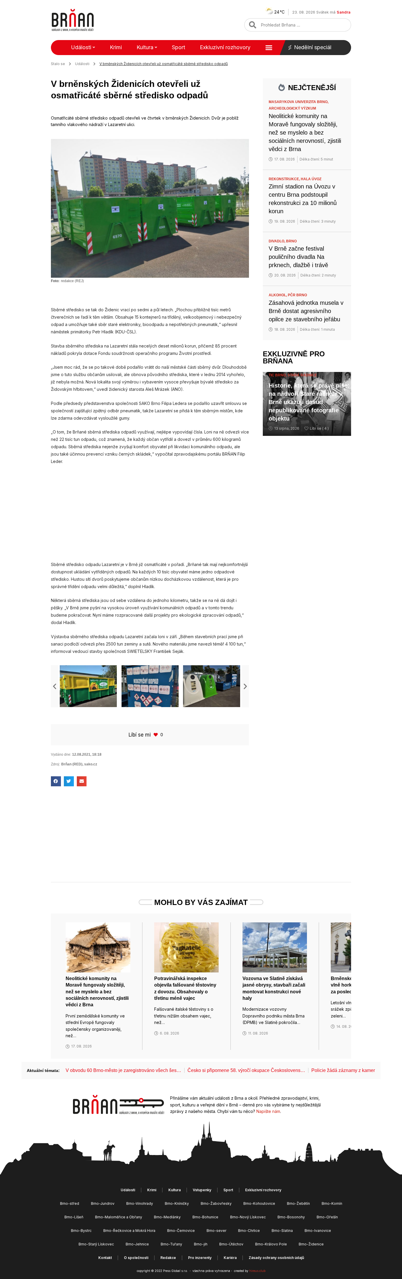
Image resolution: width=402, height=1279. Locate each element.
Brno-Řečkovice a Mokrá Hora (129, 1230)
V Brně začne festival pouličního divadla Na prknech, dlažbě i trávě (298, 256)
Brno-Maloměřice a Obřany (118, 1217)
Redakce (168, 1257)
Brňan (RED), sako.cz (79, 764)
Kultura (145, 47)
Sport (178, 47)
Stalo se (58, 64)
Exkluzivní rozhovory (225, 47)
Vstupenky (202, 1190)
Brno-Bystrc (81, 1230)
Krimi (116, 47)
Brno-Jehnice (137, 1244)
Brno (291, 241)
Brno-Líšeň (73, 1217)
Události (81, 47)
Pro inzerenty (200, 1257)
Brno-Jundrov (102, 1203)
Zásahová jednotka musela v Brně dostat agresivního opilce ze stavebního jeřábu (306, 311)
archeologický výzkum (292, 108)
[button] (54, 686)
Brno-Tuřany (171, 1244)
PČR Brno (297, 295)
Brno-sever (216, 1230)
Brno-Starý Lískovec (96, 1244)
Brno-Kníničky (177, 1203)
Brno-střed (69, 1203)
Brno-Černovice (181, 1230)
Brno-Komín (332, 1203)
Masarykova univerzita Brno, (299, 102)
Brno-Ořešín (327, 1217)
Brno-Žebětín (298, 1203)
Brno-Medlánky (167, 1217)
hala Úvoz (311, 179)
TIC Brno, (278, 375)
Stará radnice (302, 375)
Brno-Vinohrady (139, 1203)
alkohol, (278, 295)
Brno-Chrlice (249, 1230)
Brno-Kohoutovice (259, 1203)
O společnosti (136, 1257)
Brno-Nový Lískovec (248, 1217)
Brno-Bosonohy (291, 1217)
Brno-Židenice (311, 1244)
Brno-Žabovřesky (216, 1203)
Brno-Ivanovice (318, 1230)
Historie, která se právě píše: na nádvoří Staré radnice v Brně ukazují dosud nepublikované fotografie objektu (309, 402)
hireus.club (257, 1271)
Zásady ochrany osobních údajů (276, 1257)
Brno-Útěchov (231, 1244)
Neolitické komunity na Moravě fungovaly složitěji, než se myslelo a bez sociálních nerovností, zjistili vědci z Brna (305, 132)
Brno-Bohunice (205, 1217)
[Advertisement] (150, 512)
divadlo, (277, 241)
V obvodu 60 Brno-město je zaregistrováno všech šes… (123, 1070)
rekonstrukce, (285, 179)
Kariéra (230, 1257)
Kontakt (105, 1257)
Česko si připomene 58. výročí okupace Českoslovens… (246, 1070)
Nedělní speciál (312, 47)
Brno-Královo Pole (271, 1244)
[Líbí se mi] (156, 734)
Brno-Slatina (282, 1230)
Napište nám (268, 1111)
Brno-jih (200, 1244)
